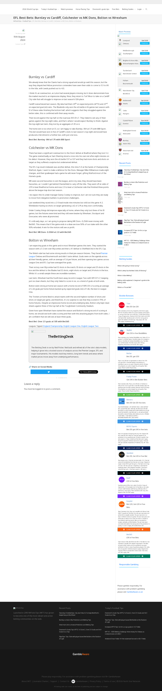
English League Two (90, 326)
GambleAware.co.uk (135, 592)
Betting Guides (128, 9)
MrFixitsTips (17, 21)
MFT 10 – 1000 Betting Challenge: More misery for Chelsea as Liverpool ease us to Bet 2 (136, 243)
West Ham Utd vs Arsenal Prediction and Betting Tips (76, 625)
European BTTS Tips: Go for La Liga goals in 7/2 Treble (122, 627)
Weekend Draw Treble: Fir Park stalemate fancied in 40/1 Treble (125, 639)
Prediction (144, 43)
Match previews (67, 9)
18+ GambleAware (112, 676)
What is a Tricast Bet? (124, 287)
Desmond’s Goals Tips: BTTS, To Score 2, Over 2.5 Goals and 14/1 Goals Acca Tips (136, 210)
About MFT (26, 681)
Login (139, 9)
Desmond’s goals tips (101, 9)
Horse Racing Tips (83, 9)
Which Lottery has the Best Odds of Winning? (132, 271)
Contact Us (64, 681)
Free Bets (115, 9)
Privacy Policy (95, 681)
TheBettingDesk (60, 336)
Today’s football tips (49, 9)
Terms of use (109, 681)
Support (53, 681)
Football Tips (27, 21)
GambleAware (81, 681)
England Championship (52, 326)
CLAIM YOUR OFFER (133, 325)
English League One (71, 326)
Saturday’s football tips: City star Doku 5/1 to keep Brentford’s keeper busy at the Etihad (136, 172)
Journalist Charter (40, 681)
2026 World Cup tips (30, 9)
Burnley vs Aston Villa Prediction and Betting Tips (75, 620)
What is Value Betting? (125, 275)
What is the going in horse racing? (128, 266)
